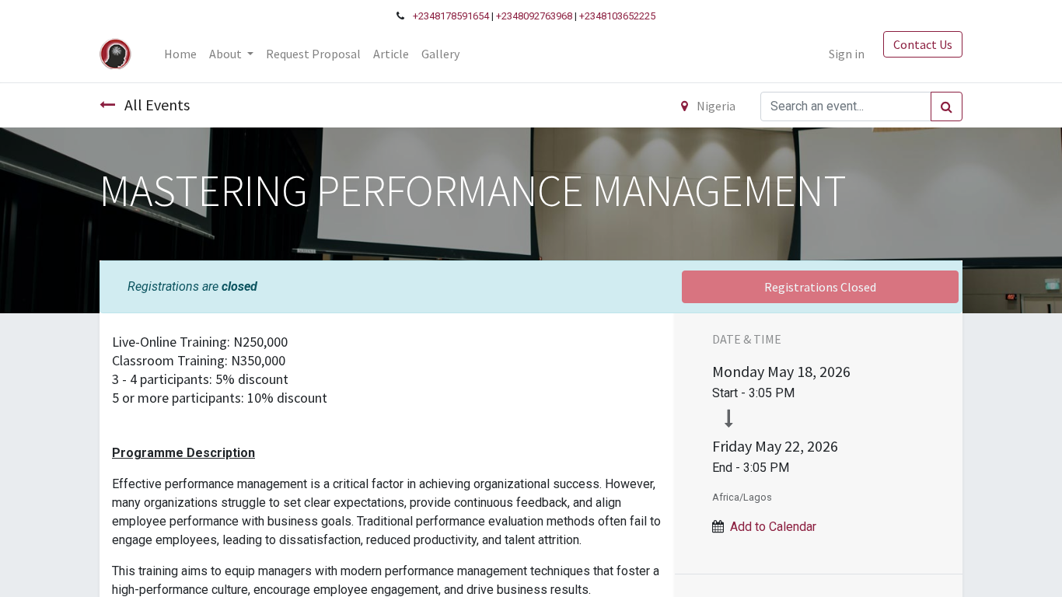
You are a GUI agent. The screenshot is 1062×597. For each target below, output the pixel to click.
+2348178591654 (451, 16)
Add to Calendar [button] (773, 526)
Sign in (847, 53)
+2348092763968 (534, 16)
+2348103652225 (617, 16)
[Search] (946, 106)
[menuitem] (180, 53)
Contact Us (922, 44)
